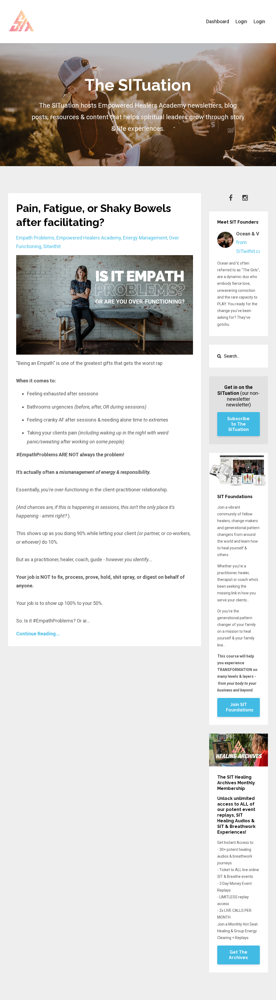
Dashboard (217, 21)
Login (241, 21)
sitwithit (52, 246)
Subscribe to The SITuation (238, 424)
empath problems (35, 238)
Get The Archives (238, 955)
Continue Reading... (38, 633)
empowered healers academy (88, 238)
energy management (145, 238)
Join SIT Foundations (239, 707)
